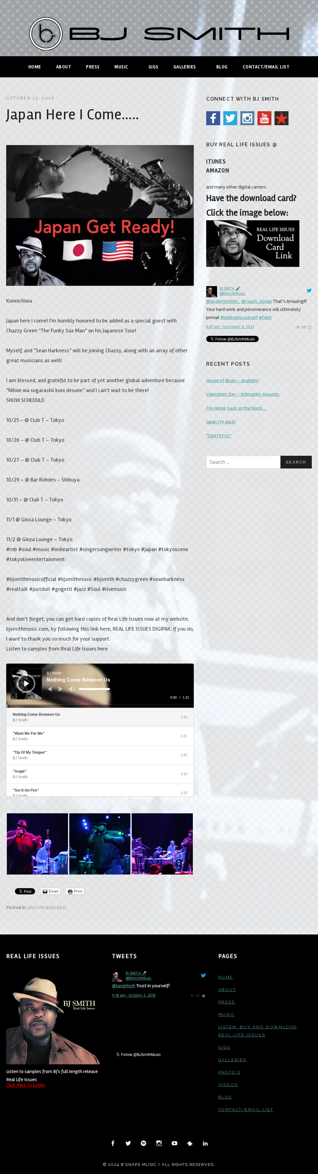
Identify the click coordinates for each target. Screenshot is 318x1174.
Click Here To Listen (25, 1085)
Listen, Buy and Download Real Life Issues (257, 1031)
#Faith (265, 317)
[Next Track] (60, 689)
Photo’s (229, 1072)
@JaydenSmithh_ (223, 301)
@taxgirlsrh (123, 986)
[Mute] (72, 689)
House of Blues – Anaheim (232, 380)
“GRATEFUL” (218, 436)
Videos (228, 1084)
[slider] (94, 689)
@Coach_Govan (256, 301)
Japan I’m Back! (221, 422)
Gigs (154, 67)
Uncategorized (46, 907)
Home (35, 67)
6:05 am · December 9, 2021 (230, 326)
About (63, 67)
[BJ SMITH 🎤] (211, 291)
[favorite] (309, 326)
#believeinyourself (239, 317)
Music (128, 67)
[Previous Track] (50, 689)
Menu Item (113, 1143)
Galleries (191, 67)
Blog (222, 67)
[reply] (298, 326)
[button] (37, 844)
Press (93, 67)
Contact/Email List (266, 67)
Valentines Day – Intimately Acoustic (242, 394)
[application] (100, 686)
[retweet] (303, 326)
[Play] (26, 683)
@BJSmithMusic (232, 293)
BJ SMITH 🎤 (230, 288)
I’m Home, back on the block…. (236, 408)
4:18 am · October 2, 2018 (134, 995)
